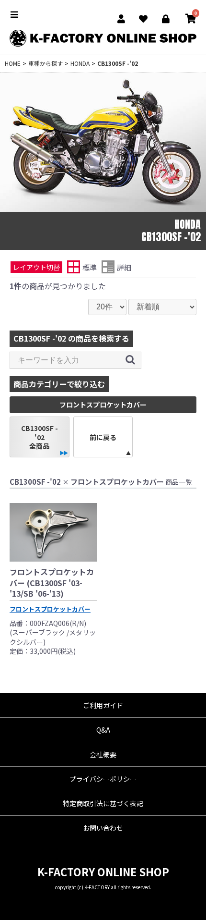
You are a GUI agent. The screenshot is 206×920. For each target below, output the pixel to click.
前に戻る (103, 437)
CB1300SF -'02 (117, 63)
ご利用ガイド (103, 705)
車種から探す (45, 63)
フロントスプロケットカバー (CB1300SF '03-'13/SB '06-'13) (52, 582)
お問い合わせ (103, 828)
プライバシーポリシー (103, 779)
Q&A (103, 730)
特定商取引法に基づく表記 (103, 803)
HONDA (80, 63)
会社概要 (103, 754)
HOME (13, 63)
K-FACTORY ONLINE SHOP (103, 871)
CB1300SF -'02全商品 (39, 436)
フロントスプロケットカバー (50, 608)
